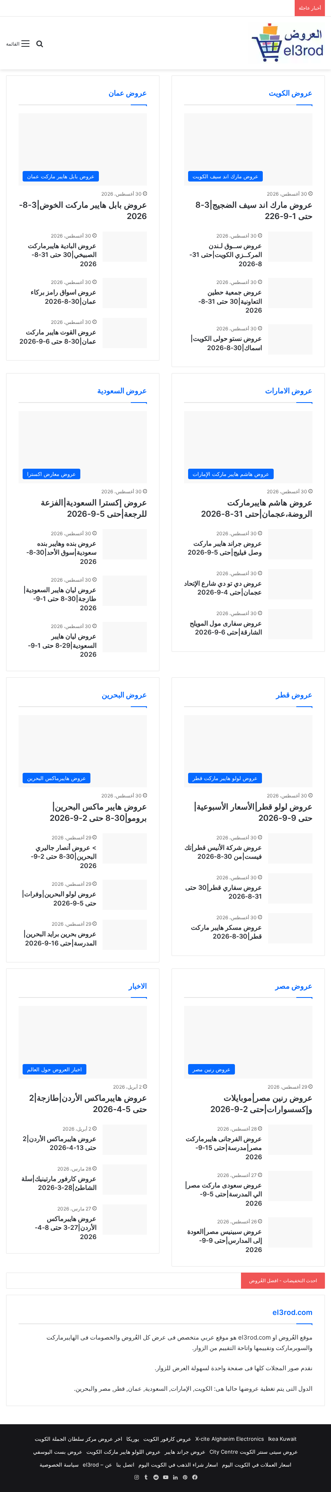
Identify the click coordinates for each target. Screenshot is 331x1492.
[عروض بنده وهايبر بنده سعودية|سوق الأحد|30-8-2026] (125, 544)
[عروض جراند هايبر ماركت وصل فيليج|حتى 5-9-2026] (290, 544)
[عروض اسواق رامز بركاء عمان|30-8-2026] (125, 293)
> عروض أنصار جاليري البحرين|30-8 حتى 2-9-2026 (63, 856)
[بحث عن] (40, 47)
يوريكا (132, 1439)
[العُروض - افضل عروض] (286, 43)
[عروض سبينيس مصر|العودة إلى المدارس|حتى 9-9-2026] (290, 1232)
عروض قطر (294, 695)
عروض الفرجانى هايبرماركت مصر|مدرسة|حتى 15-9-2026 (224, 1148)
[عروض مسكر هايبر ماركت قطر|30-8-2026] (290, 928)
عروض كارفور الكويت (167, 1439)
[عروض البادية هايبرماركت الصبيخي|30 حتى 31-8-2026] (125, 247)
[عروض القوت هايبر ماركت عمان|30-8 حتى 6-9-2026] (125, 333)
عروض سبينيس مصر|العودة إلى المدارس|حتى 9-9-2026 (224, 1240)
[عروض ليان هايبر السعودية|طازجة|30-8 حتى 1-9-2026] (125, 591)
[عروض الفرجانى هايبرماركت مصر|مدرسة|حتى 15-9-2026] (290, 1140)
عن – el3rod (97, 1464)
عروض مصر (293, 986)
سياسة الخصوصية (59, 1464)
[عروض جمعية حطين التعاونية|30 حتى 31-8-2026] (290, 293)
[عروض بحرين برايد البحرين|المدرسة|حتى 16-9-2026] (125, 935)
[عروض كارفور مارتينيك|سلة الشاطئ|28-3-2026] (125, 1179)
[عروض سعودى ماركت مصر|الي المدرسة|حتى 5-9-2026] (290, 1186)
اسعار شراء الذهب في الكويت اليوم (178, 1464)
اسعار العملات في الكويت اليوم (256, 1464)
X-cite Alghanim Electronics (229, 1439)
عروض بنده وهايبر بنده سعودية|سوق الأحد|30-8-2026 (61, 552)
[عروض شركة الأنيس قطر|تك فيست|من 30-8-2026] (290, 848)
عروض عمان (128, 93)
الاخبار (138, 986)
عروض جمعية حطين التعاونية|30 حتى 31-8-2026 (230, 301)
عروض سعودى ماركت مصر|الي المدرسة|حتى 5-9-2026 (223, 1194)
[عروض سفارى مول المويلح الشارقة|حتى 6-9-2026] (290, 624)
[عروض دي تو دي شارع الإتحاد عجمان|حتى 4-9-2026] (290, 584)
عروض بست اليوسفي (57, 1451)
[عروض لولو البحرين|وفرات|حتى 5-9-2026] (125, 895)
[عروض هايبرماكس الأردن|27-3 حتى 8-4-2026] (125, 1219)
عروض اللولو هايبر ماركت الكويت (123, 1451)
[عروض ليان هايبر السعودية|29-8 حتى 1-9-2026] (125, 637)
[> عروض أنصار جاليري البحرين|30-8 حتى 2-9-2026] (125, 848)
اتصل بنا (125, 1464)
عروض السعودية (122, 390)
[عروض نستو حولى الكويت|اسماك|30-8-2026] (290, 339)
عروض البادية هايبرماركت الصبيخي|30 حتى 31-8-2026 (62, 255)
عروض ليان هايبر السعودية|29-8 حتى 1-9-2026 (62, 645)
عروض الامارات (288, 390)
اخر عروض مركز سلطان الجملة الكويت (78, 1439)
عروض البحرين (124, 695)
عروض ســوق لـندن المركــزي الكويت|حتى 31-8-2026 (225, 255)
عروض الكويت (290, 93)
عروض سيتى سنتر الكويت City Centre (253, 1451)
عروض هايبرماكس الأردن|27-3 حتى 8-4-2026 (65, 1227)
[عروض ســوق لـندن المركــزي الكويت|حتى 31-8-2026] (290, 247)
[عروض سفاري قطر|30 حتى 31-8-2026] (290, 888)
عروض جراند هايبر (185, 1451)
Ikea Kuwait (282, 1439)
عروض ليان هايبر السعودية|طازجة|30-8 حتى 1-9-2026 (59, 599)
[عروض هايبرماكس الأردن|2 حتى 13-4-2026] (125, 1140)
